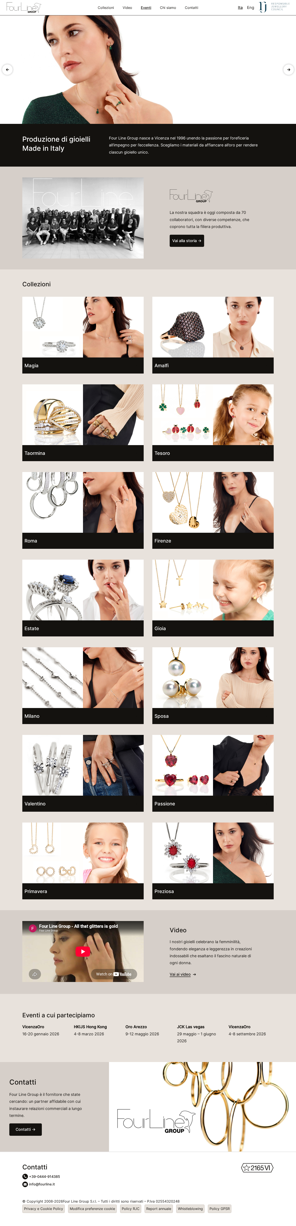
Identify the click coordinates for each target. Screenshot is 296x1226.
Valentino (35, 803)
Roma (30, 541)
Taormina (34, 453)
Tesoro (162, 453)
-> (289, 69)
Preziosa (164, 891)
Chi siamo (168, 7)
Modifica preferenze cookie (92, 1208)
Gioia (160, 628)
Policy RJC (131, 1208)
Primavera (35, 891)
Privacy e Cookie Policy (43, 1208)
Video (127, 7)
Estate (31, 628)
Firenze (163, 541)
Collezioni (106, 7)
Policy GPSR (220, 1208)
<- (7, 69)
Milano (31, 716)
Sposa (162, 716)
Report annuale (158, 1208)
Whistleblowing (190, 1208)
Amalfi (162, 365)
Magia (31, 365)
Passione (165, 803)
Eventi (146, 7)
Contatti (191, 7)
